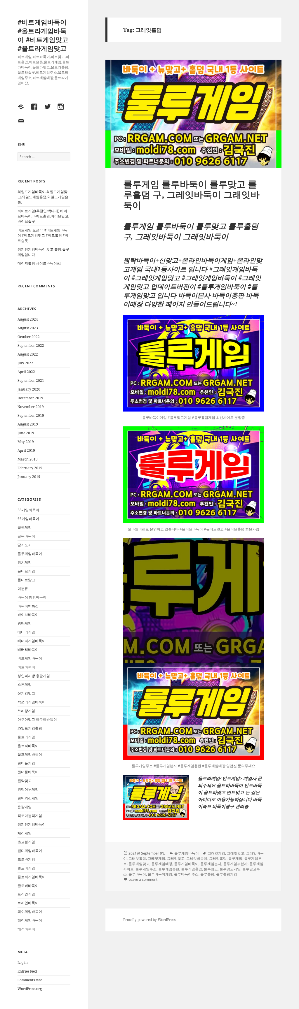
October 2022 (29, 336)
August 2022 (28, 354)
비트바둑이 (26, 667)
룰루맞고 (211, 868)
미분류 (23, 588)
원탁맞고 (25, 780)
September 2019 (31, 415)
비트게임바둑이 (30, 658)
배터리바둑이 (28, 649)
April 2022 (26, 371)
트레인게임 (26, 894)
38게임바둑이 (28, 509)
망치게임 (25, 562)
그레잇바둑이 (196, 858)
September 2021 (31, 380)
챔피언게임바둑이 (32, 824)
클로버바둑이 (28, 885)
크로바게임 (26, 859)
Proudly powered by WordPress (149, 919)
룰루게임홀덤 (191, 868)
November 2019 (31, 406)
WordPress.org (30, 988)
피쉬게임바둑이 (30, 911)
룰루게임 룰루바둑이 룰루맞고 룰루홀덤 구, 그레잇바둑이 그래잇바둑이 (191, 194)
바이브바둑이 (28, 614)
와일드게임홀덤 (30, 728)
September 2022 (31, 345)
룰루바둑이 (137, 874)
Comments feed (30, 980)
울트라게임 (26, 736)
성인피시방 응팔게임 (34, 675)
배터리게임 (26, 632)
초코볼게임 (26, 841)
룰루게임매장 (161, 863)
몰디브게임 (26, 571)
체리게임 (25, 833)
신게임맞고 (26, 693)
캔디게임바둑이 (30, 850)
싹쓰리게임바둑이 (32, 701)
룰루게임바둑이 (30, 553)
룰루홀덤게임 (226, 874)
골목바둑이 (26, 536)
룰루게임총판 (168, 868)
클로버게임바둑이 (32, 876)
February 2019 (30, 467)
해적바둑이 (26, 929)
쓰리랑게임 (26, 710)
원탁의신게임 (28, 798)
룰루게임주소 (146, 868)
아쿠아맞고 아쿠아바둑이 (37, 719)
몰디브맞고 (26, 579)
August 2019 (28, 424)
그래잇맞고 (235, 853)
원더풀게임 (26, 763)
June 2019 (26, 432)
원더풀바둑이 (28, 771)
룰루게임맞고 (139, 863)
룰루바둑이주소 (186, 874)
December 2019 (30, 397)
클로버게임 (26, 868)
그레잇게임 (156, 858)
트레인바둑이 (28, 902)
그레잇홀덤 (218, 858)
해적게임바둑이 (30, 920)
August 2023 (28, 328)
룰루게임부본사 (235, 863)
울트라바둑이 (28, 745)
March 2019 (28, 459)
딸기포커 (25, 544)
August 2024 (28, 319)
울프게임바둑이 (30, 754)
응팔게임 (25, 806)
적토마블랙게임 (30, 815)
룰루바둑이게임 (160, 874)
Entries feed (27, 971)
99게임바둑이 (28, 518)
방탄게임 (25, 623)
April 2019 (26, 450)
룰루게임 (235, 858)
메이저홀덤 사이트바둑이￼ (39, 263)
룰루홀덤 (207, 874)
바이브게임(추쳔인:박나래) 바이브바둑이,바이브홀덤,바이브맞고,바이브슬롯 (43, 216)
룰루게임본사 (210, 863)
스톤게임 (25, 684)
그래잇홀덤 (137, 858)
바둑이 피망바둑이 (32, 597)
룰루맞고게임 (230, 868)
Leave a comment (142, 879)
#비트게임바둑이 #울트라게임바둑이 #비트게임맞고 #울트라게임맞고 (43, 34)
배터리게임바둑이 (32, 640)
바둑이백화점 (28, 606)
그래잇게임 (216, 853)
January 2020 (29, 389)
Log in (23, 962)
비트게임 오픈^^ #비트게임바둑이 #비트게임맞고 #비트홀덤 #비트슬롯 (43, 235)
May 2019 (26, 441)
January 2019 (29, 476)
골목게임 (25, 527)
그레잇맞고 (176, 858)
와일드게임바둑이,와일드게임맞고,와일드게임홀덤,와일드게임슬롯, (43, 197)
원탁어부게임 (28, 789)
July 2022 (25, 363)
